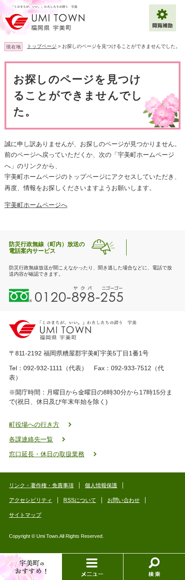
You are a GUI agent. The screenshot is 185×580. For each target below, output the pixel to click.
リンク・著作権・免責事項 (41, 485)
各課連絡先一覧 (31, 439)
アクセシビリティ (30, 500)
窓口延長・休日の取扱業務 (46, 454)
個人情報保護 (101, 485)
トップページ (42, 46)
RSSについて (79, 500)
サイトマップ (25, 515)
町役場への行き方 (34, 424)
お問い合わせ (123, 500)
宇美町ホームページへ (35, 204)
